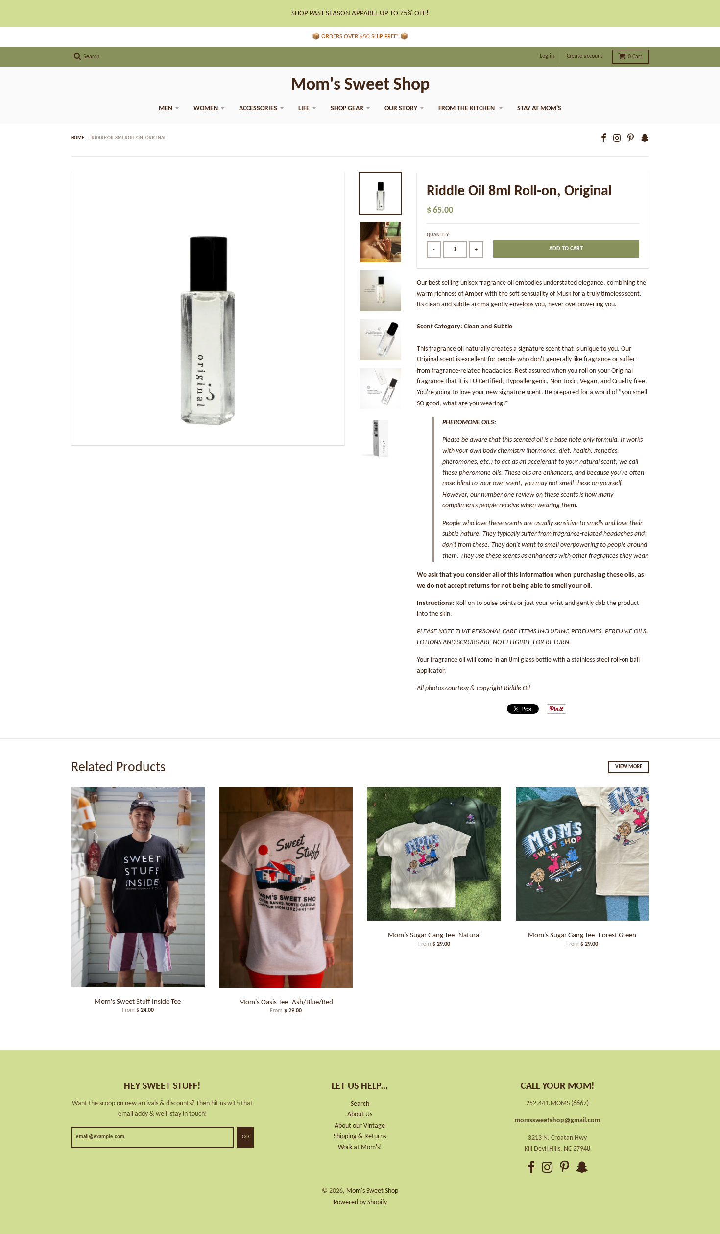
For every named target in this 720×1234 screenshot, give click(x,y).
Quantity (438, 235)
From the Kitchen (467, 108)
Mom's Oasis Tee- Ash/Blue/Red (286, 1002)
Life (304, 108)
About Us (359, 1114)
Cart (635, 57)
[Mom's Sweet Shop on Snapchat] (645, 139)
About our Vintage (360, 1126)
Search (360, 1104)
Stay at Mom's (539, 108)
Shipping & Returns (360, 1136)
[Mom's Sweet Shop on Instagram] (617, 139)
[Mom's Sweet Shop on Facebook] (603, 139)
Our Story (400, 108)
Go (245, 1137)
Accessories (258, 108)
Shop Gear (347, 108)
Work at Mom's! (360, 1147)
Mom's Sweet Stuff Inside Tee (138, 1002)
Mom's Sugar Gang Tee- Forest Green (582, 935)
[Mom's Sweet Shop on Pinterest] (630, 139)
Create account (584, 56)
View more (628, 767)
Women (205, 108)
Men (165, 108)
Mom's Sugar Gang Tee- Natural (434, 935)
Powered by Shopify (360, 1202)
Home (77, 138)
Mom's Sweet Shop (360, 85)
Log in (547, 56)
